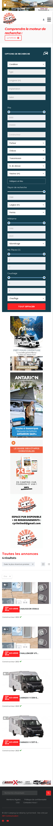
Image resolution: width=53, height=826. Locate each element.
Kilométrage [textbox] (14, 243)
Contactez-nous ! (30, 802)
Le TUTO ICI (11, 38)
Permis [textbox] (12, 212)
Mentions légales (14, 799)
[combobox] (26, 64)
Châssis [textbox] (12, 150)
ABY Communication (10, 816)
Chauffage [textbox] (13, 298)
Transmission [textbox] (15, 158)
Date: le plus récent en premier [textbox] (16, 564)
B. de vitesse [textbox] (15, 166)
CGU (18, 802)
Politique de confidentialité (35, 799)
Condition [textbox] (13, 64)
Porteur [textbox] (12, 143)
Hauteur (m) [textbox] (14, 173)
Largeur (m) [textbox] (14, 204)
